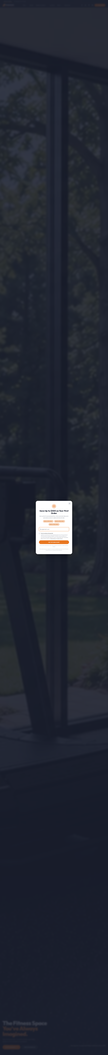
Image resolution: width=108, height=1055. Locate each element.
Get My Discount (54, 542)
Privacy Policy (60, 538)
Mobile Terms (53, 538)
